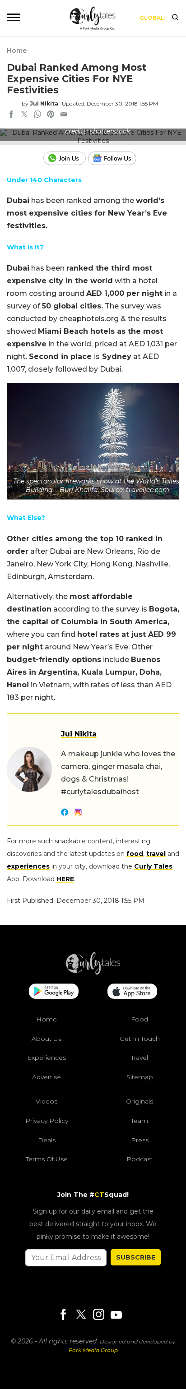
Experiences (46, 1057)
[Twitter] (80, 1315)
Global (152, 17)
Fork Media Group (93, 1350)
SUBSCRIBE (135, 1257)
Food (139, 1019)
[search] (175, 18)
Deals (47, 1140)
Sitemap (139, 1077)
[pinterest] (50, 115)
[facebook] (11, 115)
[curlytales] (93, 972)
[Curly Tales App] (54, 992)
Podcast (139, 1159)
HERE (65, 879)
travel (156, 854)
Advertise (46, 1077)
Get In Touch (140, 1039)
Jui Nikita (44, 103)
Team (139, 1121)
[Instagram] (98, 1315)
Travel (139, 1057)
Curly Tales (153, 866)
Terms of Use (47, 1159)
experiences (28, 866)
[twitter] (24, 115)
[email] (63, 115)
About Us (46, 1039)
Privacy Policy (46, 1121)
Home (17, 50)
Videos (46, 1101)
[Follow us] (115, 158)
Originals (139, 1101)
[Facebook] (63, 1315)
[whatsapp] (37, 115)
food (134, 854)
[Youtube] (116, 1315)
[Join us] (65, 158)
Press (140, 1140)
